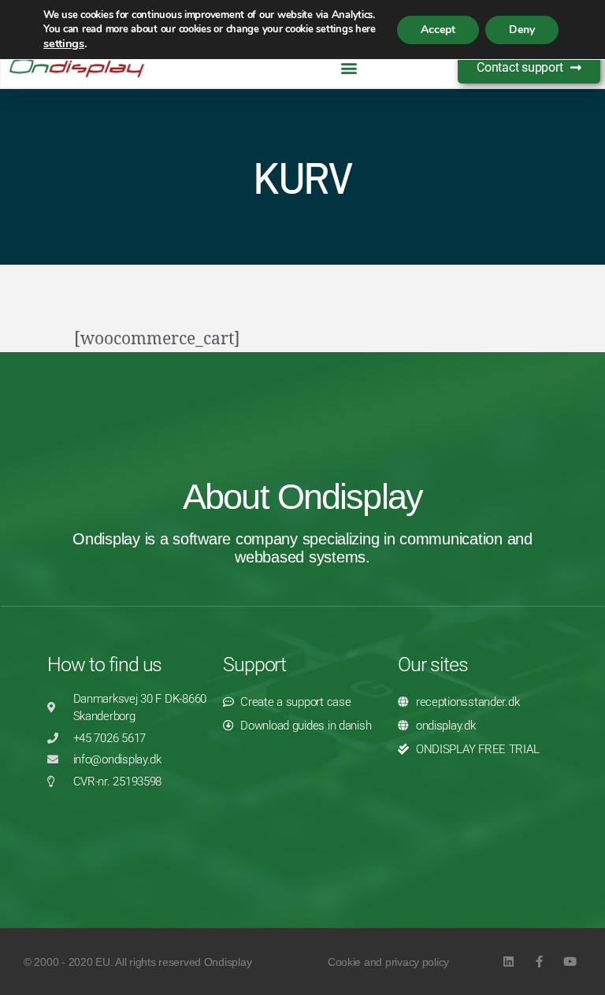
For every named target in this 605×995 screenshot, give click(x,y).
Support (255, 664)
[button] (349, 68)
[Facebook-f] (539, 961)
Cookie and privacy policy (388, 962)
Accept (438, 29)
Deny (522, 29)
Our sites (433, 664)
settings (63, 43)
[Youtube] (570, 961)
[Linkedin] (508, 961)
